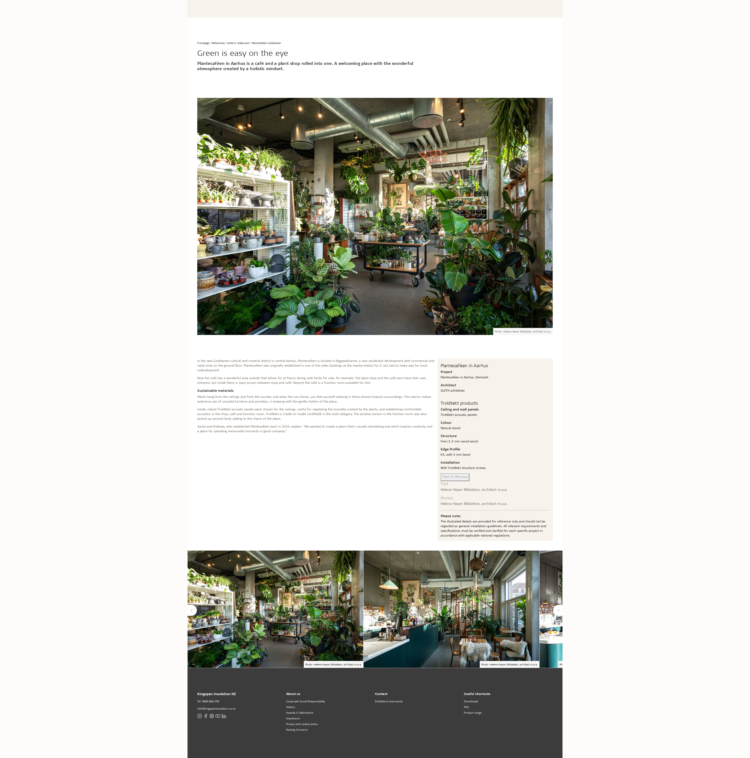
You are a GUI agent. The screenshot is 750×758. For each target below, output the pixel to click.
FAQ (466, 707)
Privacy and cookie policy (302, 724)
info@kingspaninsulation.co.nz (216, 708)
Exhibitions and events (389, 701)
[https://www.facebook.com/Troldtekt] (205, 716)
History (290, 707)
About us (293, 694)
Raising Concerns (297, 729)
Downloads (471, 701)
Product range (473, 712)
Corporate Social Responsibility (305, 701)
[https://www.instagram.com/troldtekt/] (199, 716)
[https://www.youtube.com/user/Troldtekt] (217, 716)
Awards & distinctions (299, 712)
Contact (381, 694)
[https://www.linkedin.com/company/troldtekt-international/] (223, 716)
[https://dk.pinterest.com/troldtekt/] (211, 716)
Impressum (293, 718)
